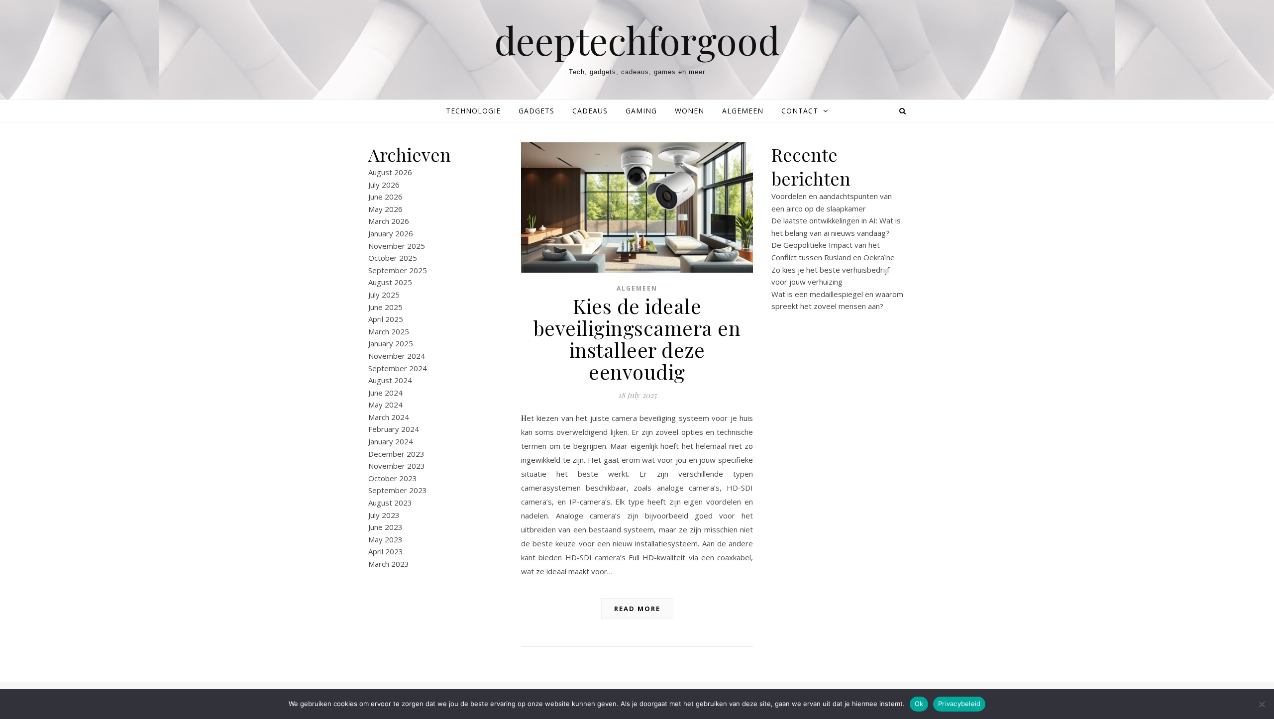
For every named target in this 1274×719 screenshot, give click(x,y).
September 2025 (397, 270)
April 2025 (385, 319)
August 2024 (390, 380)
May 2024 (385, 405)
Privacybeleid (959, 704)
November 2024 (396, 356)
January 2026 (390, 233)
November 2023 (396, 466)
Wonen (689, 110)
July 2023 (384, 515)
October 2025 (392, 258)
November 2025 (396, 246)
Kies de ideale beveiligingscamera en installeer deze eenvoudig (637, 339)
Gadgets (536, 110)
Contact (799, 110)
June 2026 (385, 197)
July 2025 (384, 295)
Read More (637, 608)
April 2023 (385, 551)
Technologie (473, 110)
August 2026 (390, 172)
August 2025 (390, 282)
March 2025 (388, 331)
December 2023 (396, 454)
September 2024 (397, 368)
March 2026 (388, 221)
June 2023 (385, 527)
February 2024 (393, 429)
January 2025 (390, 343)
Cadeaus (590, 110)
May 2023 (385, 539)
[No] (1262, 704)
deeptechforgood (637, 40)
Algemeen (742, 110)
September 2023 (397, 490)
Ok (919, 704)
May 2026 (385, 209)
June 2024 (385, 393)
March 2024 (388, 417)
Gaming (641, 110)
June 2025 (385, 307)
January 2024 (390, 441)
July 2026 (384, 185)
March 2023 (388, 564)
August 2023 (390, 503)
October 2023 (392, 478)
